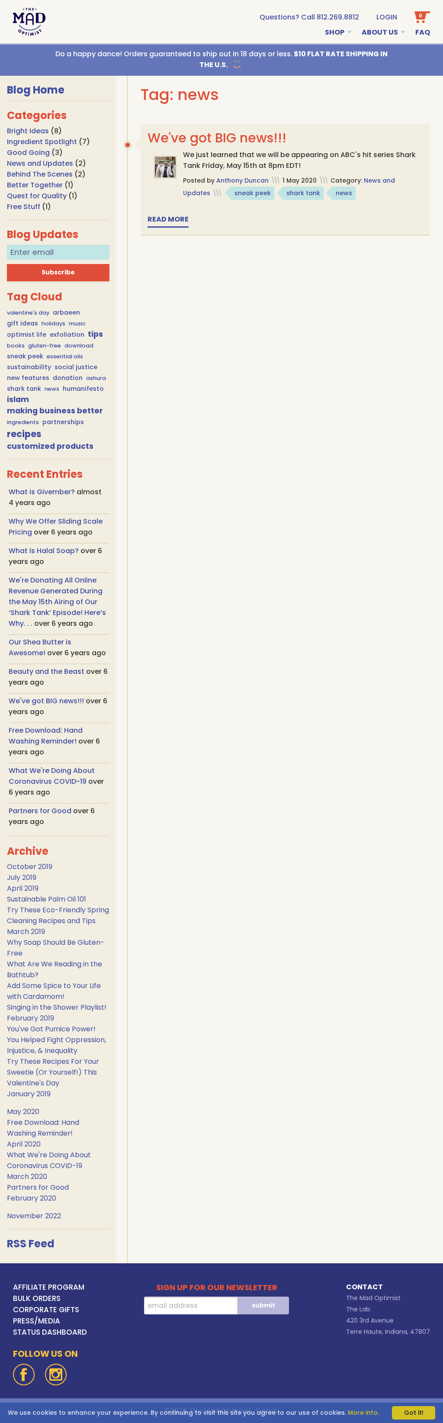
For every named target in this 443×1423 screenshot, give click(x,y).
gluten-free (44, 345)
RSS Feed (31, 1243)
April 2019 (23, 888)
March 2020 (27, 1177)
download (78, 345)
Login (386, 17)
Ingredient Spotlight (42, 142)
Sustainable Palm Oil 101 (46, 899)
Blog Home (35, 90)
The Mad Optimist (373, 1298)
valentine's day (28, 312)
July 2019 (21, 877)
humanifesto (83, 388)
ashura (96, 378)
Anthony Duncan (242, 180)
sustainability (29, 367)
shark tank (24, 388)
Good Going (28, 153)
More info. (363, 1412)
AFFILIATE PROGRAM (48, 1287)
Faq (422, 32)
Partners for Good (41, 811)
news (52, 389)
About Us (380, 32)
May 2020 (23, 1112)
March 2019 (26, 932)
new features (28, 377)
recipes (24, 434)
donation (68, 377)
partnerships (63, 422)
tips (95, 334)
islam (18, 399)
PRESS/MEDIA (36, 1321)
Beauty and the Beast (47, 671)
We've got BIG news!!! (47, 701)
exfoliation (67, 334)
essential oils (65, 356)
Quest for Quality (37, 196)
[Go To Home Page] (29, 22)
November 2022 (34, 1216)
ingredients (23, 422)
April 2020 (24, 1144)
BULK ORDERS (37, 1298)
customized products (50, 446)
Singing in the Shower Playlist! (56, 1007)
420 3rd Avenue (370, 1320)
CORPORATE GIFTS (46, 1309)
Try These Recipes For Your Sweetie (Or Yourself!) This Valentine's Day (53, 1072)
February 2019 (30, 1018)
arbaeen (66, 312)
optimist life (26, 334)
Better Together (35, 185)
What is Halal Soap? (44, 551)
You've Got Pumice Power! (51, 1029)
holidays (53, 323)
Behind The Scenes (40, 174)
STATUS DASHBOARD (50, 1332)
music (77, 323)
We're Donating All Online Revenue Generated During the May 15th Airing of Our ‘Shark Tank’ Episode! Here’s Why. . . (57, 601)
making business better (55, 411)
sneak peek (25, 356)
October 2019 (29, 867)
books (16, 345)
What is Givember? (43, 492)
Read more (168, 219)
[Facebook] (24, 1374)
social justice (76, 367)
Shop (334, 32)
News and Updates (40, 163)
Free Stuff (23, 207)
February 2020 (31, 1198)
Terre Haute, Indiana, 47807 (388, 1331)
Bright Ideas (28, 131)
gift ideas (22, 323)
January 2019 (29, 1094)
